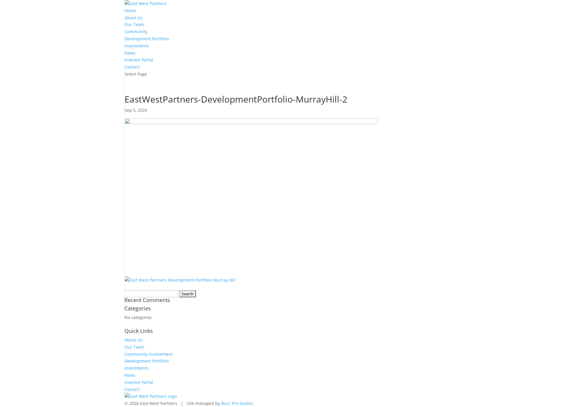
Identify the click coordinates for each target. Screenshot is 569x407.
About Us (133, 17)
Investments (136, 46)
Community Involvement (148, 354)
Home (130, 10)
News (129, 53)
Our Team (134, 24)
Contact (132, 67)
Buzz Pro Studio (236, 403)
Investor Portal (138, 60)
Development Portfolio (146, 39)
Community (135, 31)
